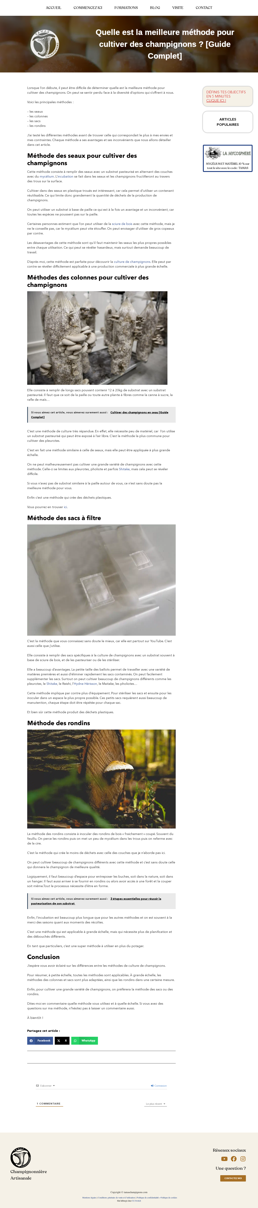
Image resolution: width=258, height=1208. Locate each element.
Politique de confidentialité (148, 1197)
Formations (126, 7)
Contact (204, 7)
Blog (155, 7)
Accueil (53, 7)
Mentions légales (89, 1197)
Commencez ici (88, 7)
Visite (177, 7)
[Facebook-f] (234, 1159)
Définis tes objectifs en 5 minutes (226, 96)
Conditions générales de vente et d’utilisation (116, 1197)
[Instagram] (243, 1159)
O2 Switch (136, 1200)
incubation (65, 176)
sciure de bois (122, 224)
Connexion (160, 1085)
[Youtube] (224, 1159)
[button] (40, 1041)
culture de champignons (132, 262)
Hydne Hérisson (85, 684)
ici (65, 507)
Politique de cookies (168, 1197)
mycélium (47, 176)
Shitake (124, 469)
